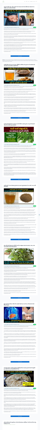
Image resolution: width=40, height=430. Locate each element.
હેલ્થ (28, 1)
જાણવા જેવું (31, 1)
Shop (34, 1)
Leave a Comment (6, 187)
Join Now (35, 27)
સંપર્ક (36, 1)
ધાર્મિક (26, 1)
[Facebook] (39, 214)
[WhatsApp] (39, 215)
